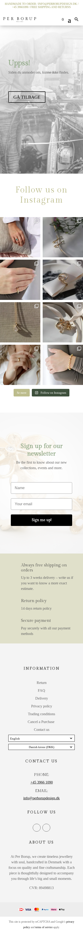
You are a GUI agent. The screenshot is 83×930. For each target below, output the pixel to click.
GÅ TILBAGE (26, 97)
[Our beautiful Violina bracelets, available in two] (63, 365)
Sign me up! (41, 520)
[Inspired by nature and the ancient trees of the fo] (20, 365)
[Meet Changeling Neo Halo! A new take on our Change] (20, 237)
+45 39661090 (20, 7)
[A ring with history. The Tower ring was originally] (20, 280)
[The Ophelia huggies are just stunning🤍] (63, 237)
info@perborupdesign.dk (41, 798)
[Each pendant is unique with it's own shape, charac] (63, 322)
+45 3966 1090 (41, 782)
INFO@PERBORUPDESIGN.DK (57, 4)
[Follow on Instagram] (46, 828)
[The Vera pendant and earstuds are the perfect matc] (20, 322)
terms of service (44, 927)
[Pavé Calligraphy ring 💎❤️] (63, 280)
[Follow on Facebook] (37, 828)
